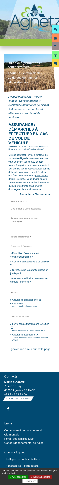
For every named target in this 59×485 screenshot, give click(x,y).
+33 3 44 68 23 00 (15, 394)
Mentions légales (14, 452)
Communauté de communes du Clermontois (23, 432)
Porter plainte (18, 201)
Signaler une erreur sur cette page (30, 349)
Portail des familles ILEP (19, 438)
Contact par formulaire (18, 399)
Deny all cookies (41, 477)
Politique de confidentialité (22, 459)
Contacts (10, 376)
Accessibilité (13, 465)
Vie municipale (30, 73)
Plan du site (31, 465)
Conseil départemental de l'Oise (24, 442)
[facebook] (8, 409)
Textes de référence (20, 236)
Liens (8, 423)
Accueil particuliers (20, 96)
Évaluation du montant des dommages (24, 220)
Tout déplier (43, 194)
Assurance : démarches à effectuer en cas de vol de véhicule (25, 113)
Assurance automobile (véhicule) (28, 104)
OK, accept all (19, 477)
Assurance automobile (25, 334)
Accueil (12, 73)
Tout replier (27, 194)
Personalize (30, 481)
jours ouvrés (41, 175)
